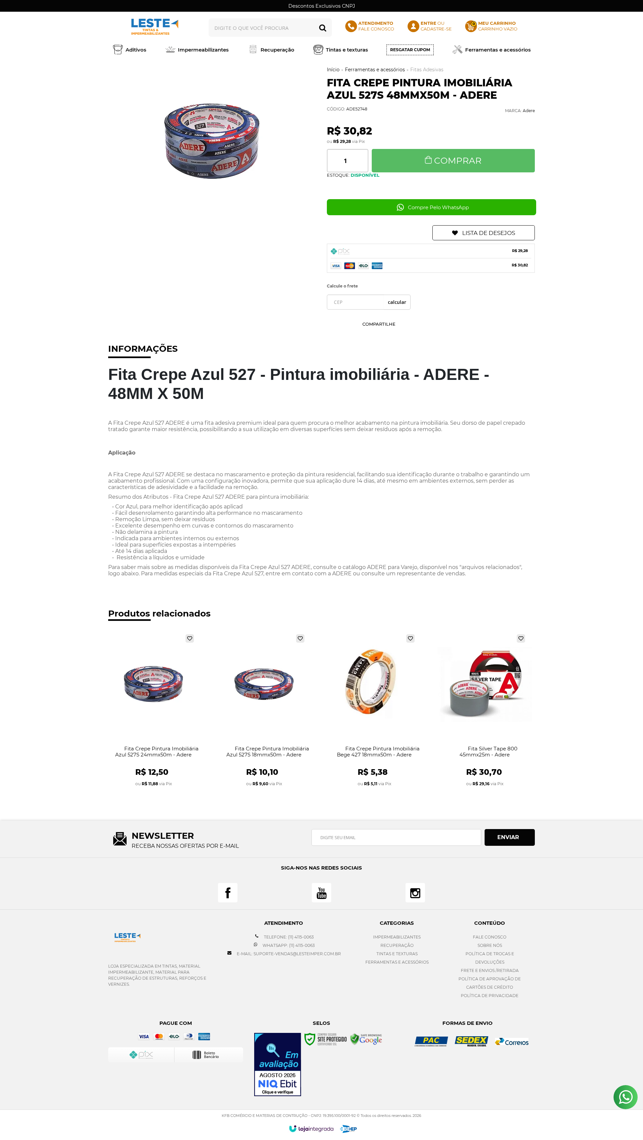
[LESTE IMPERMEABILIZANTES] (153, 27)
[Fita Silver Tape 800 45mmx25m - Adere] (485, 711)
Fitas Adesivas (426, 70)
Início (333, 70)
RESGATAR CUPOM (410, 49)
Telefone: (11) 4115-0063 (288, 937)
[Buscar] (322, 27)
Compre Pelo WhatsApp (438, 207)
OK (397, 302)
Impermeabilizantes (397, 937)
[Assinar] (510, 837)
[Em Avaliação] (277, 1064)
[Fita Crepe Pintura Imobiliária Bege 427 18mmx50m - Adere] (374, 711)
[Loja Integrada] (311, 1128)
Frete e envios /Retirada (490, 970)
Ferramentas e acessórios (375, 70)
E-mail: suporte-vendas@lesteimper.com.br (288, 953)
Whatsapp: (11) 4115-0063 (288, 945)
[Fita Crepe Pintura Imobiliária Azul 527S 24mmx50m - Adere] (153, 711)
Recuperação (397, 945)
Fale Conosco (489, 937)
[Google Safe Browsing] (366, 1038)
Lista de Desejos (488, 233)
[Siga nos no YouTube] (321, 893)
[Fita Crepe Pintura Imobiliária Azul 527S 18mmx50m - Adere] (264, 711)
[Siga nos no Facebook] (228, 893)
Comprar (458, 160)
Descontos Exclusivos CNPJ (321, 6)
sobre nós (490, 945)
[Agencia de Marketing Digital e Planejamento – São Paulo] (348, 1129)
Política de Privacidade (489, 995)
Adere (529, 110)
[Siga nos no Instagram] (415, 893)
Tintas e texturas (397, 953)
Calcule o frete (342, 286)
